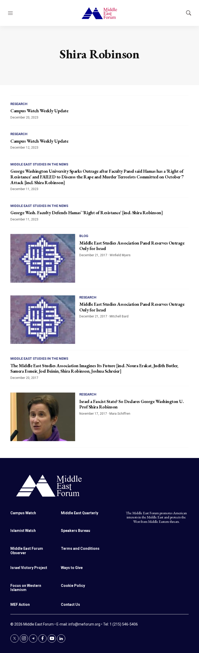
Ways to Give (72, 568)
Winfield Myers (120, 255)
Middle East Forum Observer (26, 550)
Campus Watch (23, 513)
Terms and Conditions (80, 548)
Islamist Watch (23, 531)
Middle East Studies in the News (39, 164)
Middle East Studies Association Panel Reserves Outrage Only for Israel (131, 246)
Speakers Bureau (75, 531)
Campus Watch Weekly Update (39, 111)
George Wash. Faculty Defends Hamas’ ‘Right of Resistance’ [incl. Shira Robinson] (86, 213)
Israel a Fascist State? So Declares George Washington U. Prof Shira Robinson (131, 404)
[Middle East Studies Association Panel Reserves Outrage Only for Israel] (42, 258)
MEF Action (20, 604)
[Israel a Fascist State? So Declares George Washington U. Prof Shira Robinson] (42, 416)
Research (18, 104)
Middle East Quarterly (79, 513)
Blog (83, 236)
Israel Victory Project (28, 568)
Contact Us (70, 604)
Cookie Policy (73, 585)
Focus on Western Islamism (25, 587)
